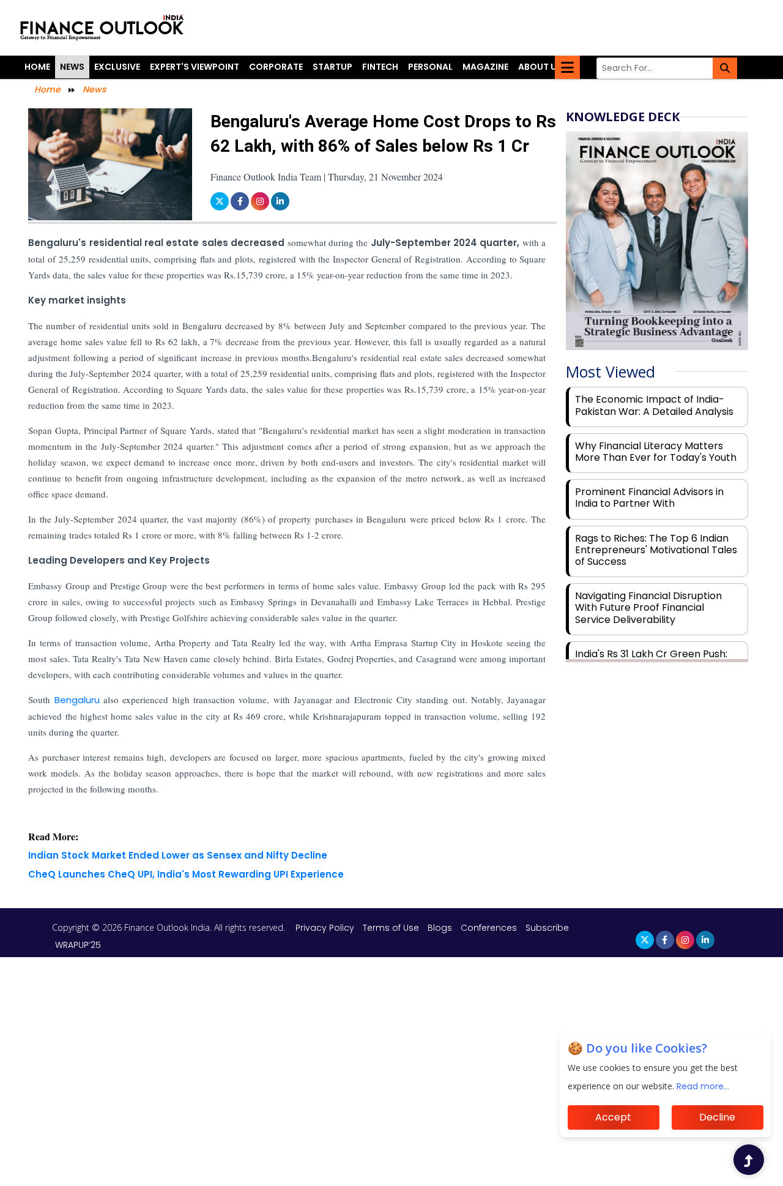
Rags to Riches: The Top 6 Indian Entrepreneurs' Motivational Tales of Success (656, 550)
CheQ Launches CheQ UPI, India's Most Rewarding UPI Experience (186, 874)
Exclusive (117, 67)
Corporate (276, 67)
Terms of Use (392, 928)
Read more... (703, 1086)
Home (37, 67)
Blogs (440, 928)
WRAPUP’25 (78, 945)
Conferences (489, 928)
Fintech (380, 67)
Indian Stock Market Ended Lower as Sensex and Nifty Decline (177, 855)
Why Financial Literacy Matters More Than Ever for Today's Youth (656, 451)
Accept (613, 1117)
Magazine (485, 67)
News (72, 67)
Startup (332, 67)
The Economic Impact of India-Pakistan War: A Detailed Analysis (654, 405)
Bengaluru (76, 699)
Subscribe (547, 928)
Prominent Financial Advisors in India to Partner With (649, 497)
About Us (540, 67)
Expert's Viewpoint (194, 67)
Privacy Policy (326, 928)
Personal (430, 67)
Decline (717, 1117)
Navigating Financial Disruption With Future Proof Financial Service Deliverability (648, 607)
